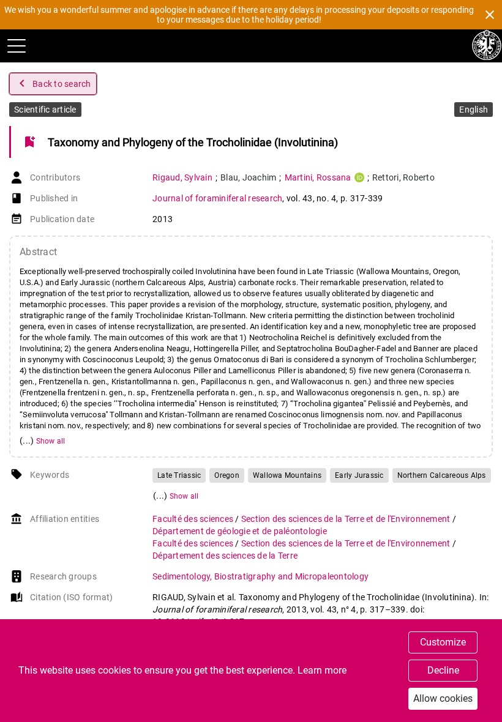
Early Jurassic (359, 475)
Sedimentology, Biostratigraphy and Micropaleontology (260, 576)
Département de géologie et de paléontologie (239, 531)
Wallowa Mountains (287, 475)
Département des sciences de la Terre (225, 555)
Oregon (226, 475)
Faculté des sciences (193, 519)
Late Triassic (179, 475)
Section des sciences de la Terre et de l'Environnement (346, 519)
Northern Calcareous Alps (441, 475)
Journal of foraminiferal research (217, 198)
